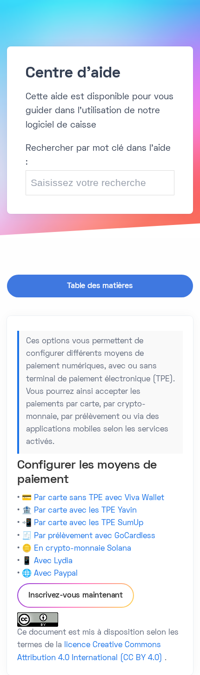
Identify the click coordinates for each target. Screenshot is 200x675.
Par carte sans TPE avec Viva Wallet (99, 498)
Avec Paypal (56, 574)
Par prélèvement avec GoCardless (94, 536)
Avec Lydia (53, 561)
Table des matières (100, 286)
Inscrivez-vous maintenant (75, 595)
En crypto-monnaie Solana (82, 549)
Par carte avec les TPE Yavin (85, 510)
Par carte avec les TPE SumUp (88, 523)
